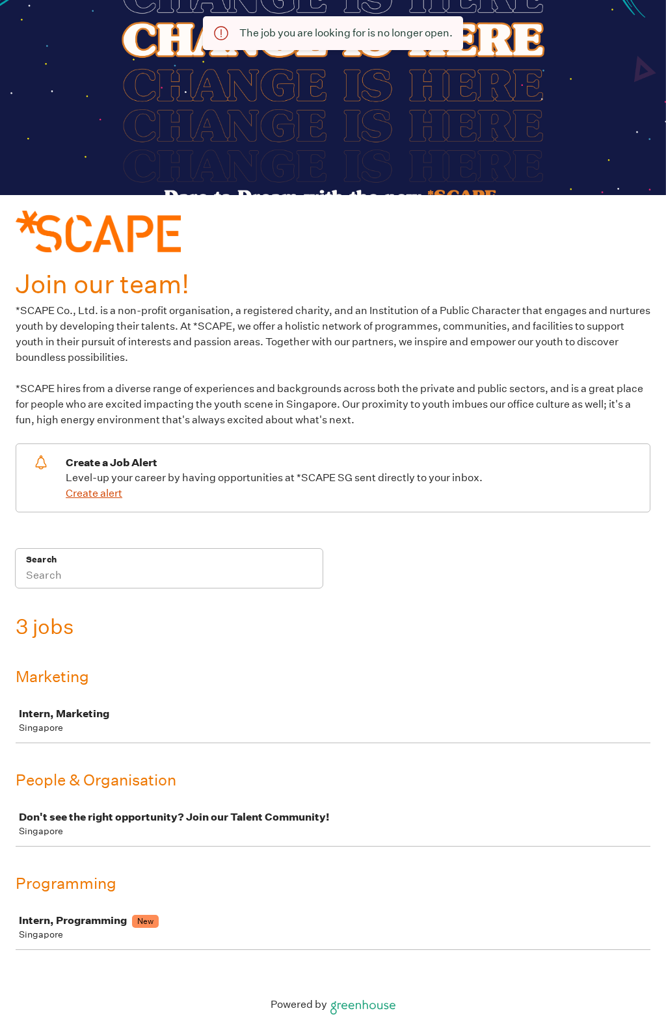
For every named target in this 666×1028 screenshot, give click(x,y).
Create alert (94, 493)
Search (41, 559)
